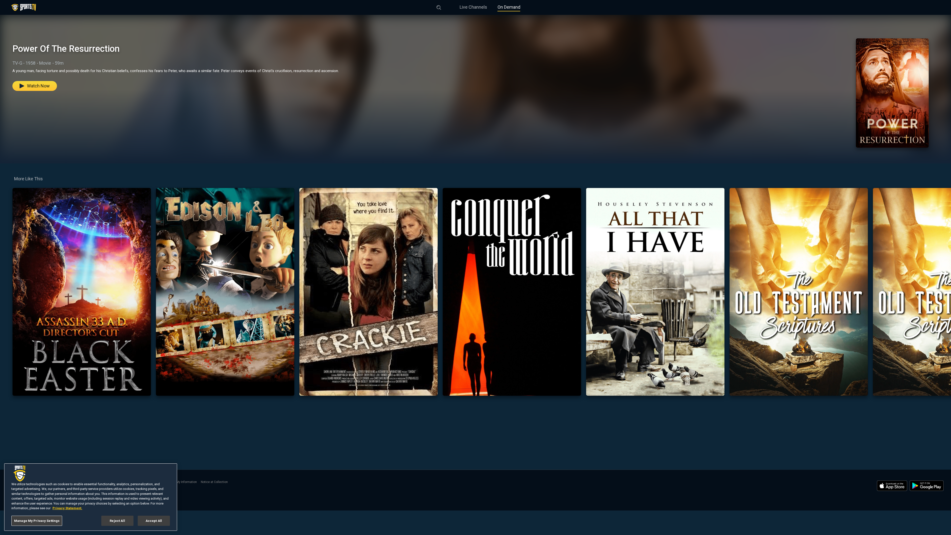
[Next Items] (944, 292)
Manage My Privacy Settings (36, 521)
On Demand (509, 7)
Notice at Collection (214, 482)
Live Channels (473, 7)
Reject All (117, 521)
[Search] (439, 6)
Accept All (154, 521)
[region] (90, 497)
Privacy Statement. (67, 508)
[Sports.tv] (23, 7)
